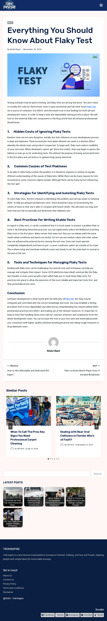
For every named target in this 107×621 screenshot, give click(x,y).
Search (98, 473)
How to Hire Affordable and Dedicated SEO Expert (28, 370)
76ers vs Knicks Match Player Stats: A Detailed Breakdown (82, 370)
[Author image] (12, 448)
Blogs (10, 22)
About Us (7, 575)
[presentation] (28, 411)
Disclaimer (8, 592)
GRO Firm (20, 449)
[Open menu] (101, 5)
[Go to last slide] (10, 426)
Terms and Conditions (13, 588)
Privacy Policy (9, 584)
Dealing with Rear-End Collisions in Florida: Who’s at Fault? (77, 435)
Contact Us (8, 579)
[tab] (48, 459)
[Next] (96, 426)
